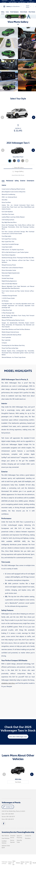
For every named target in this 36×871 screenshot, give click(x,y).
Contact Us (9, 807)
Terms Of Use (14, 862)
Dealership (29, 832)
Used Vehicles (5, 838)
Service (13, 832)
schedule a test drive (8, 683)
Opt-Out (31, 862)
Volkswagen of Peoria (5, 862)
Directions (28, 838)
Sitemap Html (23, 862)
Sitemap (18, 862)
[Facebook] (3, 823)
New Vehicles (5, 835)
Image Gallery (18, 171)
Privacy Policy (10, 862)
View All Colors (19, 167)
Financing (21, 832)
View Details (18, 782)
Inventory (6, 832)
